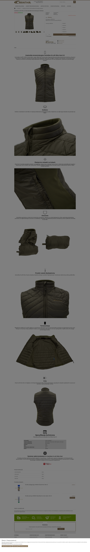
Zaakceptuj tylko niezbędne (7, 546)
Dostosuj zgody (15, 546)
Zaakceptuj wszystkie (23, 546)
